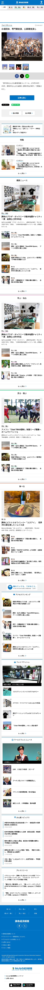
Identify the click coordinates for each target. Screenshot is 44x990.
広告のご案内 (6, 945)
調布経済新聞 (22, 2)
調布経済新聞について (9, 934)
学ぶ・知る (40, 7)
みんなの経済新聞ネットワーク (22, 968)
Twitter (25, 926)
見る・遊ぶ (18, 7)
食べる (10, 7)
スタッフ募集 (6, 948)
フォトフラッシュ (7, 25)
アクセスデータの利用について (11, 939)
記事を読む (22, 98)
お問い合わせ (6, 942)
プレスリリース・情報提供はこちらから (14, 936)
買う (24, 7)
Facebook (19, 926)
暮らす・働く (31, 7)
